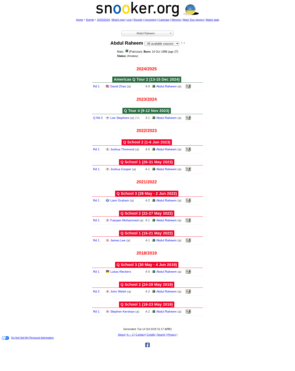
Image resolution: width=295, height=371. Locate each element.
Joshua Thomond (122, 149)
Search (161, 334)
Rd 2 (96, 291)
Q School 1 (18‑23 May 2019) (147, 304)
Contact (140, 334)
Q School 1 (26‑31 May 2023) (147, 162)
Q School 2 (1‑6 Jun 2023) (146, 142)
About (121, 334)
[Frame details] (188, 87)
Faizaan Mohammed (124, 220)
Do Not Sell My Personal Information (32, 337)
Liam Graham (119, 200)
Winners (176, 19)
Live (129, 19)
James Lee (117, 240)
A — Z (130, 334)
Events (90, 19)
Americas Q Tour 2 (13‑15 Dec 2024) (147, 79)
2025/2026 (103, 19)
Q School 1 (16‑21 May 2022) (147, 233)
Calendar (164, 19)
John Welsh (118, 291)
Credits (151, 334)
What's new (118, 19)
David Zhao (118, 86)
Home (79, 19)
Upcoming (150, 19)
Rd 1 (96, 86)
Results (138, 19)
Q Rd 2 (98, 117)
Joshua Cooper (120, 169)
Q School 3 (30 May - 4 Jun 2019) (147, 265)
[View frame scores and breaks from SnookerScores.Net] (188, 150)
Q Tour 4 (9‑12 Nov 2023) (146, 110)
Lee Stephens (119, 117)
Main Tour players (193, 19)
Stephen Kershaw (122, 311)
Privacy (171, 334)
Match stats (212, 19)
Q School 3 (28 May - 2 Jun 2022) (147, 193)
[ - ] (183, 43)
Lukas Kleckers (120, 271)
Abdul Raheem (166, 86)
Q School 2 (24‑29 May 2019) (147, 284)
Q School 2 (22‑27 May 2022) (147, 213)
